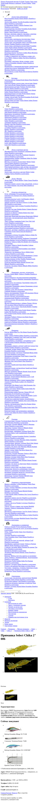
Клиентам (8, 602)
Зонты (7, 557)
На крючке (8, 279)
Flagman (26, 25)
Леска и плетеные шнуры (20, 150)
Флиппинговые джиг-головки (14, 206)
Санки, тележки (10, 487)
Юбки (22, 335)
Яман (6, 23)
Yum (23, 283)
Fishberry (14, 317)
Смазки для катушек (11, 97)
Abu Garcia (8, 85)
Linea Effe (8, 145)
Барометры (8, 550)
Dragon (35, 100)
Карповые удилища (11, 436)
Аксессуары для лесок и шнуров (15, 172)
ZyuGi (7, 223)
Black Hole (30, 443)
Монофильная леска (11, 151)
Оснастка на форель (11, 213)
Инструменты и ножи (12, 71)
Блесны (7, 332)
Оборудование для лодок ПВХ (17, 185)
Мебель (13, 556)
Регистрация (5, 8)
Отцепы (7, 49)
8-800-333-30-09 (22, 8)
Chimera (29, 209)
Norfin (16, 532)
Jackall (13, 376)
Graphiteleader (23, 433)
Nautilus (12, 44)
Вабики (17, 335)
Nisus (34, 583)
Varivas (7, 156)
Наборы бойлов (17, 322)
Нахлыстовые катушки (12, 100)
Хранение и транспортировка (21, 482)
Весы (6, 18)
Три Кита (19, 53)
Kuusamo (30, 385)
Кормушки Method (32, 216)
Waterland (26, 352)
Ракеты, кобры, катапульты (13, 310)
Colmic (32, 172)
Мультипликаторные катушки (14, 90)
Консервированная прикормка (14, 324)
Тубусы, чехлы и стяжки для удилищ (16, 506)
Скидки (10, 615)
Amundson (8, 122)
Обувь (7, 532)
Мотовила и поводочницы (13, 511)
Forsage (7, 134)
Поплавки (8, 245)
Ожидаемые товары (11, 626)
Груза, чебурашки (10, 194)
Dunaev (22, 293)
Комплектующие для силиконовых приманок (19, 411)
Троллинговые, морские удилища (15, 443)
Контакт (34, 209)
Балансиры (8, 385)
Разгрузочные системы (12, 518)
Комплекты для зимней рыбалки (15, 110)
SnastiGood (15, 364)
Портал (3, 1)
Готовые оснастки (10, 199)
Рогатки (7, 274)
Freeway (25, 202)
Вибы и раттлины (10, 388)
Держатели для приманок (13, 252)
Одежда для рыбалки (11, 566)
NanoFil (7, 165)
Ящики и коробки (10, 484)
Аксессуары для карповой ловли (15, 42)
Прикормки (8, 286)
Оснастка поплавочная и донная (15, 255)
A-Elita (17, 35)
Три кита (12, 35)
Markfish (21, 279)
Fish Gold (13, 49)
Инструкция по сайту (15, 603)
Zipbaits (17, 376)
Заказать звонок (6, 593)
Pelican (30, 289)
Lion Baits (29, 42)
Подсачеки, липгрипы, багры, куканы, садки (19, 61)
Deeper (17, 579)
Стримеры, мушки (10, 349)
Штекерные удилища (11, 476)
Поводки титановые (17, 224)
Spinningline (20, 49)
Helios (34, 404)
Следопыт (24, 487)
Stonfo (21, 18)
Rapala (17, 18)
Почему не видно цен (15, 607)
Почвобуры (8, 571)
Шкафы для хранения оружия (14, 499)
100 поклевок (19, 289)
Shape (34, 337)
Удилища (14, 419)
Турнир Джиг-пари (31, 1)
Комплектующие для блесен (14, 352)
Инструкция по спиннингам (17, 612)
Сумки (7, 494)
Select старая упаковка (24, 380)
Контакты (11, 600)
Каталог (8, 793)
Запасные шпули (10, 80)
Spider (7, 339)
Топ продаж (12, 614)
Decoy (23, 252)
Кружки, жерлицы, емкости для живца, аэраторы (20, 34)
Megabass (34, 53)
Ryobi (23, 80)
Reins (27, 68)
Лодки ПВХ (8, 180)
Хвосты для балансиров (12, 404)
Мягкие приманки (10, 380)
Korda (30, 29)
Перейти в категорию (15, 23)
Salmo (21, 58)
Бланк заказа (9, 624)
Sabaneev (20, 63)
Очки (6, 537)
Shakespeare (8, 117)
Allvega (7, 294)
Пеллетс (7, 296)
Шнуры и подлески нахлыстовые (15, 162)
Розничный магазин (12, 1)
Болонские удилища (11, 453)
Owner (14, 231)
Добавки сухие (9, 289)
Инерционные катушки (12, 87)
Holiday (30, 491)
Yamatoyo (32, 155)
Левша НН (27, 392)
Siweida (20, 22)
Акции (7, 622)
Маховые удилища (10, 457)
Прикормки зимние (18, 286)
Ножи (21, 71)
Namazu (23, 87)
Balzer (11, 163)
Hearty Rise (22, 361)
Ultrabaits (8, 291)
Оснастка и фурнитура (19, 192)
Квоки (7, 32)
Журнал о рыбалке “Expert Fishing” (20, 3)
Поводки (7, 224)
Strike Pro (30, 158)
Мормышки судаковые (12, 337)
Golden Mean (27, 53)
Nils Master (23, 332)
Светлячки (13, 257)
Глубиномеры (9, 25)
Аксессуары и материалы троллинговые (18, 39)
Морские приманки (11, 371)
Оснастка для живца (11, 266)
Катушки (14, 78)
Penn (31, 80)
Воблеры (7, 376)
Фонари (7, 586)
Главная (3, 793)
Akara (11, 32)
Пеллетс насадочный (17, 296)
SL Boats (16, 180)
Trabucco (16, 58)
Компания (8, 596)
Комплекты (15, 107)
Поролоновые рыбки (11, 392)
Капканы (24, 527)
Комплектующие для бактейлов (15, 368)
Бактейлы (8, 364)
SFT (35, 283)
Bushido (7, 30)
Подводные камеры (11, 581)
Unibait (26, 289)
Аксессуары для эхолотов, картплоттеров (18, 578)
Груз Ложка (23, 195)
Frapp (20, 364)
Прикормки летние (31, 286)
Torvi (24, 532)
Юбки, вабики (9, 335)
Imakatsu (17, 342)
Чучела (18, 527)
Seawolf (23, 231)
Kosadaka (11, 18)
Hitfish (28, 252)
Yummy (25, 412)
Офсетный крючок (16, 238)
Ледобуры (8, 552)
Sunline (17, 158)
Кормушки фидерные (19, 216)
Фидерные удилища (11, 424)
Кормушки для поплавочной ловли (16, 218)
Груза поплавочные (22, 194)
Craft (19, 581)
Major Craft (15, 433)
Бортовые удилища (11, 460)
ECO (30, 242)
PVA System (8, 313)
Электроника (16, 576)
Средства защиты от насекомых (26, 556)
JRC (6, 131)
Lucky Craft (20, 199)
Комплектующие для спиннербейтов (16, 359)
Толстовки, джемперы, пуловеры (15, 568)
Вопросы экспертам (11, 620)
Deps (35, 518)
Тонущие (20, 320)
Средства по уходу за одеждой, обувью (17, 540)
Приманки (15, 330)
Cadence (7, 139)
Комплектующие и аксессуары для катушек (19, 83)
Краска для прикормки (12, 293)
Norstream (21, 151)
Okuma (18, 80)
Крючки (7, 238)
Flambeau (24, 484)
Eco (31, 450)
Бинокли (7, 564)
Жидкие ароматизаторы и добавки (16, 303)
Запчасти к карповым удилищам (15, 470)
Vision (7, 47)
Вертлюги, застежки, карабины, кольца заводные (20, 230)
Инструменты (28, 71)
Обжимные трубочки (11, 235)
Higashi (7, 124)
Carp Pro (27, 168)
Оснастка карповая (11, 248)
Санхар (32, 346)
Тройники (26, 238)
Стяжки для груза (10, 503)
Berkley (26, 18)
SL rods (31, 68)
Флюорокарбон (9, 158)
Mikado (7, 141)
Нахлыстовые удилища (12, 440)
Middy (10, 58)
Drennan (7, 429)
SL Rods (21, 1)
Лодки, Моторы (17, 178)
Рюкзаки (7, 491)
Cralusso (21, 25)
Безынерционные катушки (13, 93)
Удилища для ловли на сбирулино (15, 464)
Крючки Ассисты (15, 240)
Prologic (7, 44)
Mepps (12, 332)
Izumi (27, 388)
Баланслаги (8, 375)
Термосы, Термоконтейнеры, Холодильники (23, 557)
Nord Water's (25, 356)
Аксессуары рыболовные (20, 17)
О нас (10, 598)
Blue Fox (17, 332)
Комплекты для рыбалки (12, 114)
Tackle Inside (5, 3)
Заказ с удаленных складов (17, 605)
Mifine (30, 266)
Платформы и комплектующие (14, 544)
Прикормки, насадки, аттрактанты (23, 272)
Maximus (8, 70)
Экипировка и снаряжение (20, 525)
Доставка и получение (15, 608)
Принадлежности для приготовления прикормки (20, 277)
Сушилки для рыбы (11, 547)
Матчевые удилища (11, 428)
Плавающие (13, 320)
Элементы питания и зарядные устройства (18, 583)
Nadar (29, 407)
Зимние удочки (9, 450)
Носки (33, 566)
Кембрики (29, 255)
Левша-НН (24, 395)
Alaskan (11, 532)
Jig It (14, 375)
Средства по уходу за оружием (22, 528)
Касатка (30, 487)
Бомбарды (8, 242)
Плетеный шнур (10, 155)
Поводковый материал (12, 228)
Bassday (27, 199)
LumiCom (29, 337)
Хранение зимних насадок (13, 498)
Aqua (9, 354)
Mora (13, 552)
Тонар (7, 35)
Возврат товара (13, 610)
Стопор (35, 255)
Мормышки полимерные (13, 356)
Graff (31, 540)
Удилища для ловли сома (13, 446)
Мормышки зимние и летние (14, 346)
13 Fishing (8, 127)
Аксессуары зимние (11, 22)
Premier (7, 133)
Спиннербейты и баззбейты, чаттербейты (18, 341)
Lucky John (8, 143)
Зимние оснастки (10, 202)
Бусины (7, 257)
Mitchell (7, 95)
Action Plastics (14, 382)
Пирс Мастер (28, 49)
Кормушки (8, 216)
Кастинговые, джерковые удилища (16, 431)
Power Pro (18, 155)
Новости (7, 619)
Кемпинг (7, 556)
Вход (30, 7)
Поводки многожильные (22, 226)
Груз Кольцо (15, 195)
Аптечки (7, 535)
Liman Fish (32, 22)
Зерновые (8, 317)
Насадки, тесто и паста (12, 306)
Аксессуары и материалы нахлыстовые (17, 46)
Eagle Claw (25, 221)
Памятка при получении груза (18, 617)
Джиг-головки (9, 221)
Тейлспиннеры (9, 407)
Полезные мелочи (10, 53)
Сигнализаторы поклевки (13, 29)
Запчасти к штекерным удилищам (24, 469)
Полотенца (8, 561)
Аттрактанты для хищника (13, 283)
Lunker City (23, 382)
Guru (30, 25)
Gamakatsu (28, 151)
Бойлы (7, 320)
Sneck (18, 231)
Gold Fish (13, 124)
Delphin (19, 209)
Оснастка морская (10, 262)
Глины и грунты (10, 300)
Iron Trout (31, 213)
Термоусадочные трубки (12, 259)
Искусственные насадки (12, 395)
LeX (6, 406)
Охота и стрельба (10, 527)
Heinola (22, 552)
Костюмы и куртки (24, 566)
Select (32, 252)
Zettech (32, 199)
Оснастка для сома (11, 209)
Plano (33, 484)
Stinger (34, 29)
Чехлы (7, 515)
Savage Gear (13, 41)
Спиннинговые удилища (13, 421)
